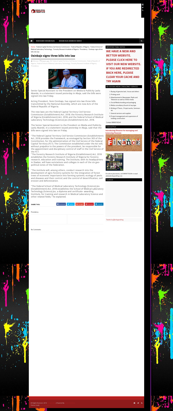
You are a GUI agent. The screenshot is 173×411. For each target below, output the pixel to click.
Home (33, 47)
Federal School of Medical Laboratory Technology (53, 63)
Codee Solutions (70, 403)
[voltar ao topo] (165, 401)
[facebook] (143, 4)
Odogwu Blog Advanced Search (70, 41)
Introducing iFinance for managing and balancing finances (122, 131)
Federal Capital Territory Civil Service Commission (53, 47)
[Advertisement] (96, 21)
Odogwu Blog (51, 403)
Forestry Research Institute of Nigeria (66, 49)
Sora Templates (45, 405)
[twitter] (143, 7)
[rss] (142, 10)
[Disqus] (67, 299)
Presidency (83, 49)
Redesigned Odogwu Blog (45, 41)
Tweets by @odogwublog (114, 219)
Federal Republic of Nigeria (80, 47)
